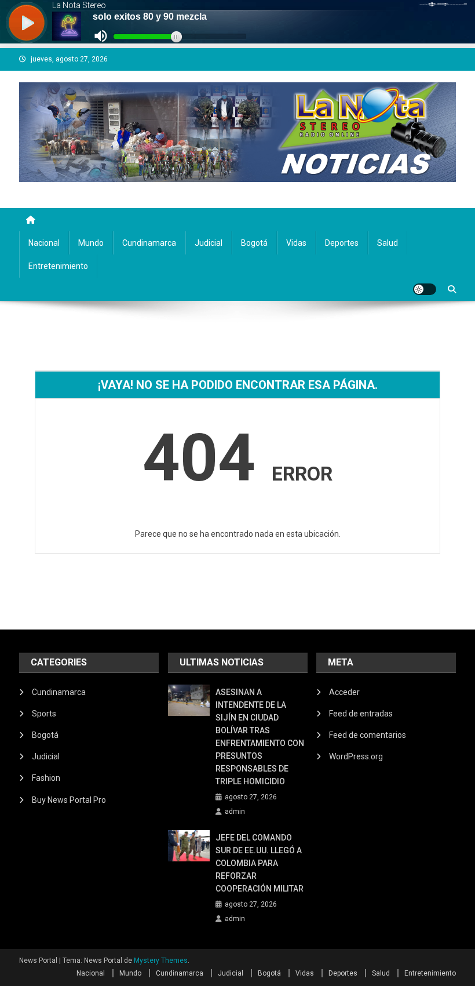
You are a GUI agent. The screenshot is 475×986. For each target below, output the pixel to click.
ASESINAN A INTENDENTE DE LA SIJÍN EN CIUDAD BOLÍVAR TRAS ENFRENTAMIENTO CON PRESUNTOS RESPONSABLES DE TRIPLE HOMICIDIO (259, 736)
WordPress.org (356, 756)
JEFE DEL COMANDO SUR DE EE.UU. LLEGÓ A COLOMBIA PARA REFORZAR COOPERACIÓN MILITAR (259, 863)
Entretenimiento (58, 266)
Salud (387, 243)
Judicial (208, 243)
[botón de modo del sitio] (424, 289)
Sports (44, 713)
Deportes (342, 243)
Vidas (296, 243)
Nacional (44, 243)
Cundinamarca (149, 243)
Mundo (91, 243)
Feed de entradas (361, 713)
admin (235, 811)
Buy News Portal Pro (69, 800)
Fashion (46, 778)
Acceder (344, 692)
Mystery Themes (161, 960)
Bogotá (254, 243)
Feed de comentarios (367, 735)
